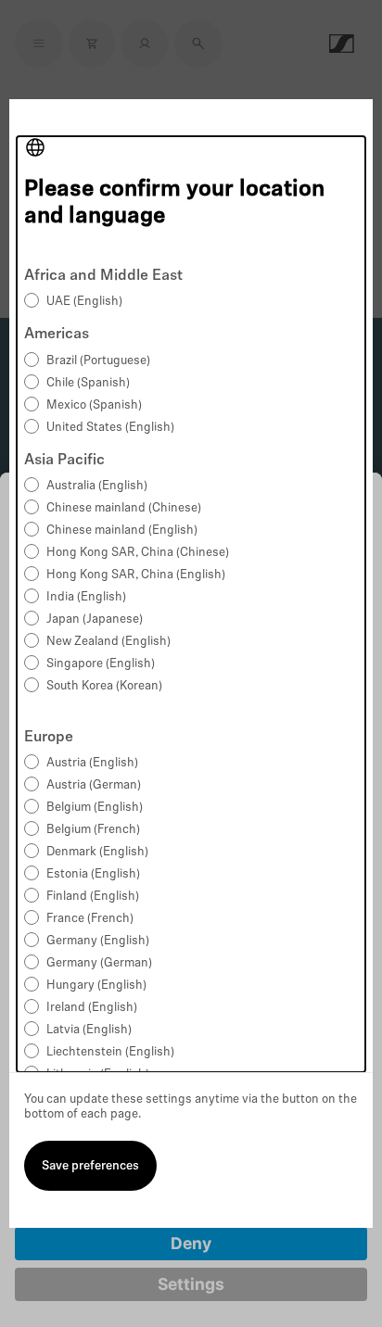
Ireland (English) (91, 1008)
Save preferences (90, 1166)
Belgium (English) (94, 808)
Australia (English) (96, 486)
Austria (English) (92, 763)
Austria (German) (93, 785)
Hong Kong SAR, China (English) (135, 575)
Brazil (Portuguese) (98, 361)
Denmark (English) (97, 852)
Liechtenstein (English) (110, 1052)
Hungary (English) (96, 985)
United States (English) (110, 428)
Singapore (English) (100, 664)
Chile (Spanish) (88, 383)
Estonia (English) (93, 874)
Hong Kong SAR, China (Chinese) (137, 553)
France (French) (90, 919)
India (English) (86, 597)
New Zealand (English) (108, 642)
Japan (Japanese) (94, 619)
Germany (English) (97, 941)
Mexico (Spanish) (94, 405)
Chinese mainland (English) (121, 530)
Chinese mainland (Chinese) (123, 508)
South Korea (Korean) (104, 686)
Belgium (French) (93, 830)
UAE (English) (84, 302)
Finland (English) (92, 897)
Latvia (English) (89, 1030)
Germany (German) (99, 963)
